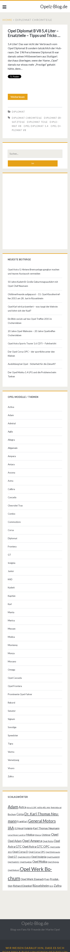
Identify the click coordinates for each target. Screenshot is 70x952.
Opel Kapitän (26, 862)
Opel (54, 834)
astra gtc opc (43, 807)
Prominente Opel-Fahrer (20, 694)
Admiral (12, 423)
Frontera (12, 546)
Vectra (11, 751)
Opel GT (12, 856)
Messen (11, 628)
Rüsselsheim (40, 885)
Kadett (11, 587)
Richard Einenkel (22, 885)
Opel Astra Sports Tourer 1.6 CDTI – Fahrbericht (32, 343)
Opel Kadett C (14, 862)
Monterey (13, 645)
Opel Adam (15, 841)
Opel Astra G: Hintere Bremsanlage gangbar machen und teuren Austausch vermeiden (33, 271)
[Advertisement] (35, 212)
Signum (11, 719)
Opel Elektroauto (53, 852)
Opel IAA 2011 (24, 857)
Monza (11, 653)
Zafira (11, 776)
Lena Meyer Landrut (17, 835)
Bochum (12, 814)
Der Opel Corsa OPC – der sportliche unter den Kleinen (31, 353)
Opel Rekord (13, 870)
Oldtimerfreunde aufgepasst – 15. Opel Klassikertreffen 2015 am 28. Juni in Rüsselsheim (34, 296)
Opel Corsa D (20, 851)
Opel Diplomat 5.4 (36, 126)
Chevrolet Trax (15, 505)
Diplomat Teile (37, 122)
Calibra (11, 489)
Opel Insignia (38, 856)
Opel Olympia (53, 862)
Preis (46, 879)
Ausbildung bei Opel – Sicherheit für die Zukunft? (32, 364)
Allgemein (13, 448)
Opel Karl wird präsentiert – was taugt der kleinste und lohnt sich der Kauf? (33, 308)
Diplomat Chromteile (27, 117)
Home (7, 19)
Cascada (12, 497)
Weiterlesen (19, 97)
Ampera (12, 456)
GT (9, 554)
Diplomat (18, 111)
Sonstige (12, 727)
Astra (10, 480)
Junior (11, 571)
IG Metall (19, 828)
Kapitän (11, 596)
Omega (11, 669)
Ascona (11, 472)
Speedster (13, 735)
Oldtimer (46, 834)
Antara (11, 464)
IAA (11, 828)
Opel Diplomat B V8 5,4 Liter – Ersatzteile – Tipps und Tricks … (34, 33)
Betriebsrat (56, 807)
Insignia (11, 563)
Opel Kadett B (53, 857)
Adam (11, 415)
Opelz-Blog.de (53, 6)
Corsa (11, 530)
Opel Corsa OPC (37, 852)
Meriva (11, 620)
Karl (10, 604)
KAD (10, 579)
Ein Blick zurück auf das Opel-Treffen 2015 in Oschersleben (30, 321)
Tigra (10, 743)
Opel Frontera (15, 686)
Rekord (11, 702)
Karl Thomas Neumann (46, 828)
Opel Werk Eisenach (32, 879)
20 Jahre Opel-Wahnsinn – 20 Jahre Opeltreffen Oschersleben (31, 333)
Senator (12, 710)
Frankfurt (22, 821)
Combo (11, 513)
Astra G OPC (32, 807)
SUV (51, 886)
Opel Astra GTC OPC (36, 846)
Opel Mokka (39, 861)
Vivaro (11, 768)
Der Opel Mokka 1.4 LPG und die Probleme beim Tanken (32, 374)
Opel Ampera (32, 841)
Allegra (11, 439)
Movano (12, 661)
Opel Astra (47, 841)
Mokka (11, 637)
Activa (11, 407)
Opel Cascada (15, 678)
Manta (11, 612)
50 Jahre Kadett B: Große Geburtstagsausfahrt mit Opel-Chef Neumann (33, 283)
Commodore (14, 522)
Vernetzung (13, 760)
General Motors (42, 820)
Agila (10, 431)
